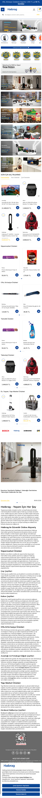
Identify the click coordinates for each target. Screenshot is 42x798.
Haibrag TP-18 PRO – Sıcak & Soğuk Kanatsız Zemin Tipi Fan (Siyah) (10, 235)
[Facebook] (13, 752)
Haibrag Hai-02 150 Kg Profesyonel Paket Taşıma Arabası (31, 416)
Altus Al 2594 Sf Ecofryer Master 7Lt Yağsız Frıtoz (30, 203)
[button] (7, 31)
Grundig (4, 200)
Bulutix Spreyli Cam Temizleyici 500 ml (7, 343)
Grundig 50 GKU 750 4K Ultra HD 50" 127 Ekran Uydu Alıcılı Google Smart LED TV (10, 203)
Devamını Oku (5, 500)
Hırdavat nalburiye (7, 713)
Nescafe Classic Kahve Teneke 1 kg (30, 270)
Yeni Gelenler (15, 177)
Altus (24, 200)
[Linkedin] (21, 752)
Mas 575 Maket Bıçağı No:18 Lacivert (31, 306)
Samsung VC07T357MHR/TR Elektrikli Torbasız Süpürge (31, 235)
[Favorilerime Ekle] (17, 196)
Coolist (4, 413)
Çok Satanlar (25, 177)
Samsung (25, 232)
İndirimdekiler (5, 177)
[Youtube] (28, 752)
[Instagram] (24, 752)
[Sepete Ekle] (17, 207)
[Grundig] (21, 26)
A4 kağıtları (12, 678)
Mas (24, 304)
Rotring (4, 304)
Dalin (25, 340)
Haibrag (4, 232)
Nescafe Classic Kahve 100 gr (10, 270)
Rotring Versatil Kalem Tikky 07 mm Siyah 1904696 (10, 306)
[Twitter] (17, 752)
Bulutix (3, 340)
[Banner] (27, 431)
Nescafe (4, 267)
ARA (38, 14)
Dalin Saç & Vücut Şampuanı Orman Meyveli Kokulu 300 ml (32, 343)
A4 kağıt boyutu (24, 667)
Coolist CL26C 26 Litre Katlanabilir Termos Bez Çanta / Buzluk (9, 416)
